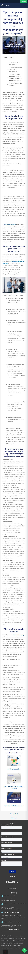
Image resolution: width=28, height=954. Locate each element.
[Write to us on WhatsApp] (24, 950)
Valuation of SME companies (14, 806)
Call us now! (23, 1)
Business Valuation (14, 769)
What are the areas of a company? (15, 84)
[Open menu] (25, 5)
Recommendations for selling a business (14, 787)
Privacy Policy (12, 888)
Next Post (14, 818)
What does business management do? (14, 63)
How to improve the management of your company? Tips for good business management (15, 77)
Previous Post (14, 814)
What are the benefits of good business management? (15, 69)
